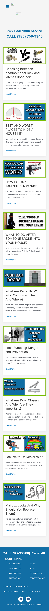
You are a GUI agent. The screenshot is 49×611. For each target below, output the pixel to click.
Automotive (15, 573)
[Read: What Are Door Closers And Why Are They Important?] (24, 387)
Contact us (36, 573)
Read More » (10, 94)
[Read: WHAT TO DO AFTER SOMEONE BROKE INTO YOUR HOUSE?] (24, 221)
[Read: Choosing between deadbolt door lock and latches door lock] (24, 55)
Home (32, 564)
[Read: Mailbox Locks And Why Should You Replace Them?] (24, 492)
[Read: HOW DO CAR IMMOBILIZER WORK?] (24, 169)
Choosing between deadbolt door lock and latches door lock (22, 73)
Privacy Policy (37, 578)
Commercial (15, 569)
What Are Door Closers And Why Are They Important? (22, 404)
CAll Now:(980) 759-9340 (24, 553)
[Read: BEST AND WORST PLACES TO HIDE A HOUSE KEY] (24, 112)
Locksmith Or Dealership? (24, 457)
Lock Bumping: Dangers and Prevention (22, 350)
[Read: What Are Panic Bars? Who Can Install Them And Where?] (24, 278)
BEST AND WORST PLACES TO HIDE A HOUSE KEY (19, 130)
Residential (15, 564)
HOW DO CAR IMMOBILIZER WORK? (21, 184)
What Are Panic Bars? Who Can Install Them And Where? (21, 295)
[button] (7, 7)
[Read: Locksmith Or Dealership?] (24, 443)
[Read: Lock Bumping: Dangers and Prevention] (24, 334)
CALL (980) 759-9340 (25, 36)
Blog (32, 569)
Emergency (15, 578)
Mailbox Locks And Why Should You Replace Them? (22, 509)
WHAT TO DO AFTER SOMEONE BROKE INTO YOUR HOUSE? (22, 239)
